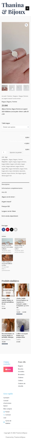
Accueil (4, 96)
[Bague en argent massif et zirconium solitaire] (7, 241)
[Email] (15, 229)
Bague (4, 102)
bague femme (20, 166)
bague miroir (23, 169)
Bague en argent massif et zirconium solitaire (7, 247)
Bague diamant (10, 166)
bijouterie (22, 171)
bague (15, 162)
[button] (26, 25)
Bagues (15, 96)
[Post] (11, 229)
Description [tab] (5, 184)
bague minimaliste (14, 169)
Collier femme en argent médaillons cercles (7, 263)
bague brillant (6, 164)
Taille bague (6, 123)
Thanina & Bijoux (13, 8)
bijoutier (4, 173)
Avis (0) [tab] (4, 192)
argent (10, 162)
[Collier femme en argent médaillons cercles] (7, 258)
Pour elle (22, 362)
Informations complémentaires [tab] (12, 188)
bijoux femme (11, 173)
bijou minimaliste (14, 171)
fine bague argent (21, 173)
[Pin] (7, 229)
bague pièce (5, 171)
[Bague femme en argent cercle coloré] (20, 241)
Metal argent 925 (7, 175)
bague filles (5, 169)
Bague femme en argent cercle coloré (19, 247)
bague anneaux (21, 162)
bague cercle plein (15, 164)
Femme (9, 96)
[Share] (3, 229)
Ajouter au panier (16, 152)
